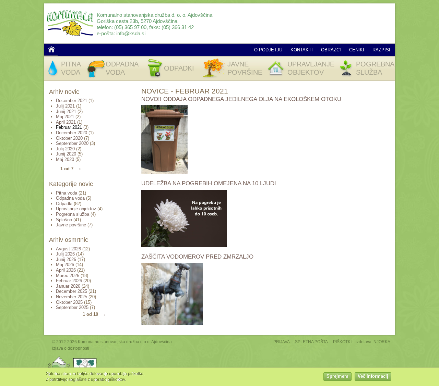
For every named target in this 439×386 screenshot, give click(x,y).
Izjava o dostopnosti (70, 348)
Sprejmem (337, 376)
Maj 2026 (65, 264)
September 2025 (72, 307)
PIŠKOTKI (342, 341)
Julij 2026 (65, 254)
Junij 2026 (66, 259)
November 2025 (71, 296)
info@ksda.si (130, 33)
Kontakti (301, 49)
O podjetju (268, 49)
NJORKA (381, 341)
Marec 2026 (67, 275)
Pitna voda (66, 193)
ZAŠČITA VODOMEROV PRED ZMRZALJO (197, 256)
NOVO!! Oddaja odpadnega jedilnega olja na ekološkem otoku (241, 99)
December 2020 (71, 132)
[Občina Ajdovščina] (59, 358)
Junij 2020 (66, 154)
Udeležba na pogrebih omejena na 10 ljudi (208, 183)
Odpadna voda (70, 198)
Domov (51, 49)
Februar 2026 (69, 280)
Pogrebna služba (72, 214)
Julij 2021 (65, 106)
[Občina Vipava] (85, 358)
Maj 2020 (65, 159)
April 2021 (66, 122)
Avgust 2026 (68, 248)
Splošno (64, 219)
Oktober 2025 (69, 302)
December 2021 (71, 100)
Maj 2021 (65, 116)
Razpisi (381, 49)
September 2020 (72, 143)
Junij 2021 (66, 111)
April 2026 (66, 270)
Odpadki (64, 203)
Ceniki (356, 49)
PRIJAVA (281, 341)
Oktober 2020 (69, 138)
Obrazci (331, 49)
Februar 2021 (69, 127)
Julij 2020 (65, 148)
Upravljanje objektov (76, 208)
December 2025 (71, 291)
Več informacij (373, 376)
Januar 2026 (68, 286)
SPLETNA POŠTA (311, 341)
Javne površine (71, 224)
